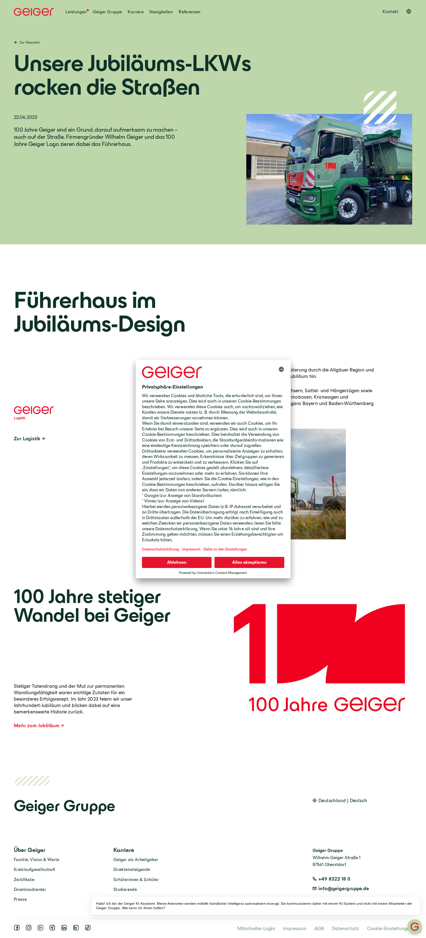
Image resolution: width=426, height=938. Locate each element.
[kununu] (77, 929)
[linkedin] (65, 929)
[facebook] (18, 929)
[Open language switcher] (408, 11)
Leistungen (76, 11)
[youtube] (41, 929)
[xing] (53, 929)
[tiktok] (89, 929)
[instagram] (30, 929)
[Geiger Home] (34, 12)
